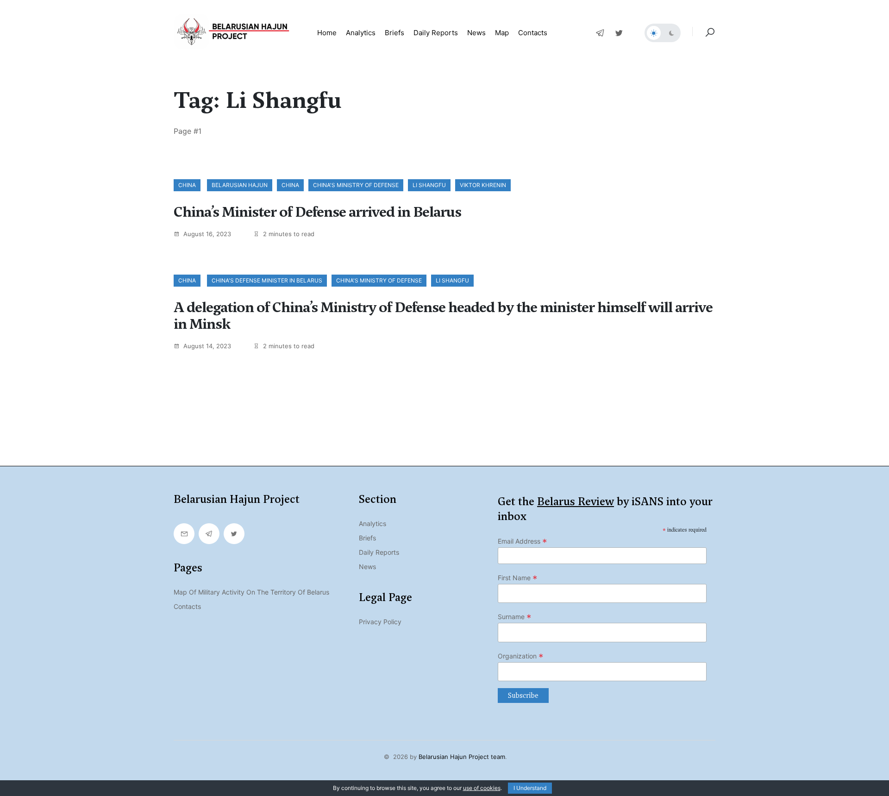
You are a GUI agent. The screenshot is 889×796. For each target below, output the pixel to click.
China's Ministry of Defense (356, 185)
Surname (515, 616)
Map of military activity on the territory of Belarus (251, 592)
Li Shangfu (429, 185)
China (187, 185)
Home (327, 32)
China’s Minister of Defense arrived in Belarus (317, 212)
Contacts (532, 32)
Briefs (394, 32)
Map (502, 32)
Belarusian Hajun (240, 185)
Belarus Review (575, 501)
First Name (518, 578)
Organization (521, 656)
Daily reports (435, 32)
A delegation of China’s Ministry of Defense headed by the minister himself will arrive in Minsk (443, 315)
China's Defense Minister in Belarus (267, 280)
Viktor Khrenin (483, 185)
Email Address (522, 541)
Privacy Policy (380, 622)
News (476, 32)
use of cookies (482, 787)
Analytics (361, 32)
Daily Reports (379, 552)
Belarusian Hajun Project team (462, 756)
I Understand (529, 787)
